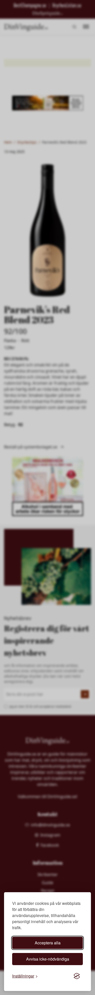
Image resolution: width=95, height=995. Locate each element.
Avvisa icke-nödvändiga (47, 959)
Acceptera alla (48, 943)
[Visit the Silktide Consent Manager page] (77, 976)
